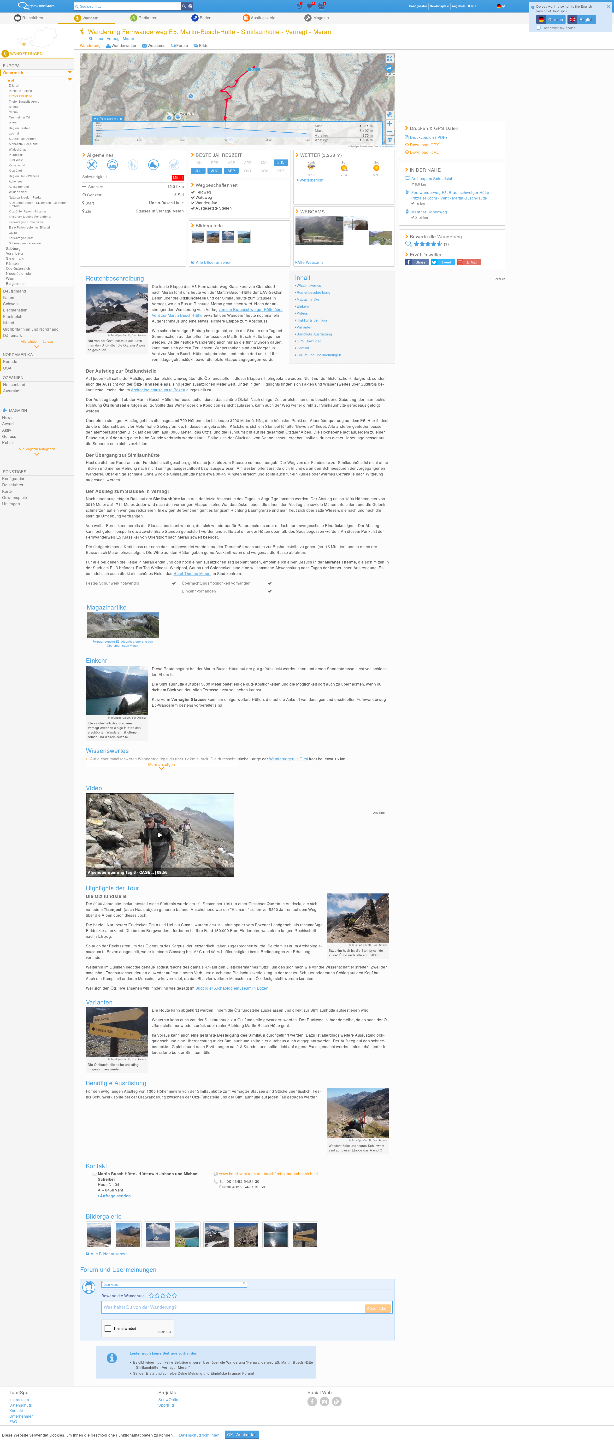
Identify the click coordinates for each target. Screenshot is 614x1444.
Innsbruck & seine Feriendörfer (30, 216)
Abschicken (378, 1308)
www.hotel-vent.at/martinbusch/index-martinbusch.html (268, 1173)
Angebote (459, 6)
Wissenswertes (309, 285)
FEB (214, 162)
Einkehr (303, 306)
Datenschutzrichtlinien (199, 1435)
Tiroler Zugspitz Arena (24, 101)
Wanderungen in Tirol (288, 759)
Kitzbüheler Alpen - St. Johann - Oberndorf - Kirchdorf (39, 204)
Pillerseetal (16, 155)
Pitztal (13, 123)
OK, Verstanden (242, 1434)
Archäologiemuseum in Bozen (158, 390)
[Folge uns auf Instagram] (324, 1401)
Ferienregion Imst (21, 238)
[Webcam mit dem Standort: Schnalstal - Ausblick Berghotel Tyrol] (380, 223)
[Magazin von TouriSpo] (337, 1401)
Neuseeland (14, 384)
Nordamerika (18, 354)
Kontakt (303, 347)
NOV (264, 171)
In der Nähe (193, 6)
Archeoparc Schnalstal (431, 181)
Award (8, 423)
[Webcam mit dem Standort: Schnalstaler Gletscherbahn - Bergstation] (319, 230)
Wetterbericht (311, 180)
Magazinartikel (308, 299)
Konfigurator (13, 478)
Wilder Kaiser (18, 192)
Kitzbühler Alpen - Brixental (28, 211)
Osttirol (14, 112)
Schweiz (10, 303)
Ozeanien (13, 377)
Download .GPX (424, 144)
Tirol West (16, 160)
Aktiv (6, 430)
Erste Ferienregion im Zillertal (29, 227)
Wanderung (90, 45)
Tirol (10, 80)
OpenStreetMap (387, 146)
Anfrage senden (115, 1195)
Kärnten (12, 263)
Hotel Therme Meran (192, 573)
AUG (214, 171)
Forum (182, 45)
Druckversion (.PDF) (428, 137)
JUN (280, 162)
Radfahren (147, 17)
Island (8, 322)
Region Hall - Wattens (24, 176)
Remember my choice (559, 28)
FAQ (13, 1421)
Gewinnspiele (14, 497)
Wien (10, 278)
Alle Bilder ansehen (214, 262)
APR (248, 162)
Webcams (156, 45)
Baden (205, 17)
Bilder (204, 45)
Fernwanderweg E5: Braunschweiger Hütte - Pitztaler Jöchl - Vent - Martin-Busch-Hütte (451, 198)
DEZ (280, 171)
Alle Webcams (310, 262)
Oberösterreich (18, 268)
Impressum (19, 1399)
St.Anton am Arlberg (23, 138)
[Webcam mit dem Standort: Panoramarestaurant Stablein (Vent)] (380, 238)
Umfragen (11, 503)
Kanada (10, 361)
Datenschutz (20, 1405)
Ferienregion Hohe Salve (26, 222)
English (586, 19)
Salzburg (13, 248)
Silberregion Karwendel (25, 243)
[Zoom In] (390, 123)
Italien (8, 297)
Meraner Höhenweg (429, 214)
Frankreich (12, 316)
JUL (198, 171)
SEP (231, 171)
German (555, 19)
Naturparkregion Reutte (25, 197)
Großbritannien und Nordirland (31, 329)
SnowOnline (169, 1399)
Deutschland (14, 291)
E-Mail (472, 261)
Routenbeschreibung (313, 292)
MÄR (231, 162)
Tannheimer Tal (19, 117)
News (7, 417)
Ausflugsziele (263, 17)
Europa (11, 65)
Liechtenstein (15, 310)
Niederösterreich (19, 273)
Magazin (321, 17)
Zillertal (14, 85)
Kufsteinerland (19, 186)
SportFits (166, 1405)
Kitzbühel (15, 170)
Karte (7, 491)
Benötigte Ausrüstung (314, 333)
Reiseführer (32, 17)
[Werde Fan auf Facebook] (312, 1401)
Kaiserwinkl (17, 165)
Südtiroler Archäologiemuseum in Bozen (232, 988)
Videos (302, 313)
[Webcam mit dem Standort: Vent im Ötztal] (356, 238)
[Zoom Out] (390, 131)
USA (7, 368)
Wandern (90, 18)
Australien (12, 390)
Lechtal (14, 133)
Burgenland (15, 283)
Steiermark (15, 258)
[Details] (123, 625)
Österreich (13, 72)
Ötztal (13, 232)
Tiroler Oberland (20, 96)
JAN (198, 162)
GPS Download (309, 340)
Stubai (13, 107)
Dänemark (12, 335)
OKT (248, 171)
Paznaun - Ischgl (20, 90)
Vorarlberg (14, 253)
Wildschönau (18, 149)
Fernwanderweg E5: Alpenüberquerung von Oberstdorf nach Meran (123, 643)
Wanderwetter (124, 45)
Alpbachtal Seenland (23, 144)
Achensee (16, 181)
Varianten (304, 326)
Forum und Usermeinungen (319, 354)
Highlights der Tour (312, 320)
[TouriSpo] (37, 7)
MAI (264, 162)
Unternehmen (21, 1416)
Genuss (9, 436)
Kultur (7, 442)
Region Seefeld (19, 128)
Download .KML (424, 152)
